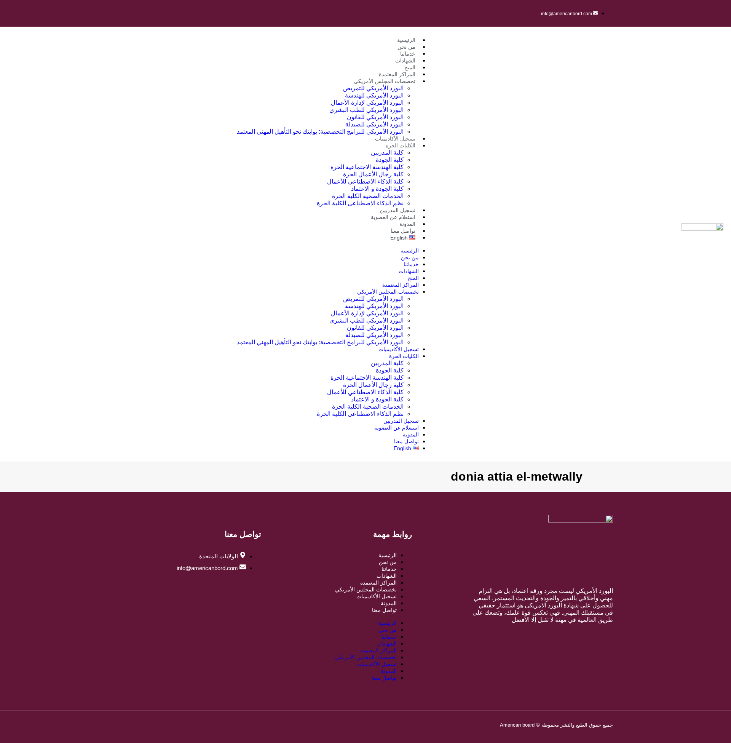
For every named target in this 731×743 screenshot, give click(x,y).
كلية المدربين (387, 152)
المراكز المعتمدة (397, 74)
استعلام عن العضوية (393, 217)
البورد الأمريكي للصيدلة (374, 124)
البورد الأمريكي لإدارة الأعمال (367, 102)
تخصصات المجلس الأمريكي (384, 81)
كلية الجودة (390, 160)
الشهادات (405, 61)
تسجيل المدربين (397, 210)
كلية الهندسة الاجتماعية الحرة (367, 167)
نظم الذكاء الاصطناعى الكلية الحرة (360, 203)
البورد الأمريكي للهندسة (374, 95)
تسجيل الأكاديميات (395, 139)
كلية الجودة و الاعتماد (377, 188)
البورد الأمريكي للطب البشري (366, 110)
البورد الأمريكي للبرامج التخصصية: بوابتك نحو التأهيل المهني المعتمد (320, 131)
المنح (409, 67)
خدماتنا (407, 54)
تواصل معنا (403, 231)
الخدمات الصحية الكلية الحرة (368, 196)
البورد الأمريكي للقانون (375, 117)
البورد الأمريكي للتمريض (373, 88)
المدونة (407, 224)
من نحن (406, 47)
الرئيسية (406, 40)
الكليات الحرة (400, 145)
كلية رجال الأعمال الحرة (373, 174)
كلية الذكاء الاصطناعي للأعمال (365, 181)
